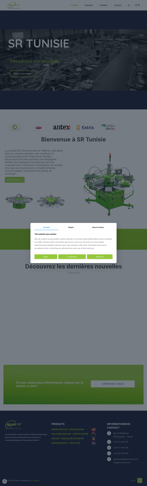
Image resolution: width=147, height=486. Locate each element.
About (98, 227)
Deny (46, 256)
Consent (46, 227)
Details (71, 227)
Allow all (99, 256)
